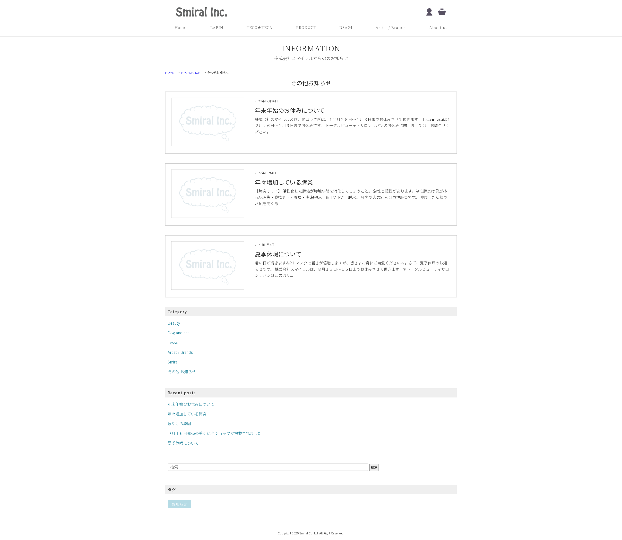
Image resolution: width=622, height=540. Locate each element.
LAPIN (216, 27)
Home (180, 27)
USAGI (345, 27)
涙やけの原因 (179, 423)
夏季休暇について (183, 443)
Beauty (174, 323)
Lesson (174, 342)
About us (438, 27)
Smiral (173, 362)
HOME (169, 72)
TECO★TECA (259, 27)
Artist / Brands (391, 27)
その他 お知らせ (182, 371)
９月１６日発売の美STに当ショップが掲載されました (214, 433)
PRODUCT (306, 27)
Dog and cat (178, 333)
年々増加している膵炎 (187, 414)
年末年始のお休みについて (191, 404)
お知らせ (179, 504)
